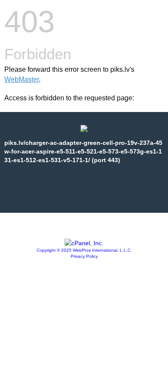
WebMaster (21, 79)
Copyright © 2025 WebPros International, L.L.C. (84, 250)
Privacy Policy (84, 256)
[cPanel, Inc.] (84, 243)
